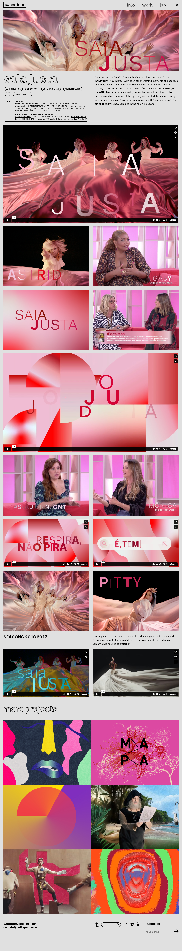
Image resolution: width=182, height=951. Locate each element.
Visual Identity (22, 94)
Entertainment (51, 89)
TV (7, 94)
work (147, 5)
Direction (32, 89)
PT (174, 5)
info (131, 5)
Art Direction (13, 89)
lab (163, 5)
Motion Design (73, 89)
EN (177, 5)
